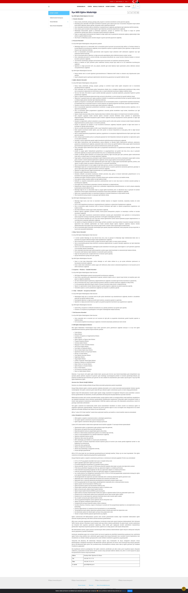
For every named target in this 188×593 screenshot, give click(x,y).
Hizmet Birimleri (54, 21)
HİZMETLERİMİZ (54, 13)
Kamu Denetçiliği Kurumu (103, 585)
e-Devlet (111, 1)
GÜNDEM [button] (120, 6)
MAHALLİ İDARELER (98, 6)
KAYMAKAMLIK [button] (81, 6)
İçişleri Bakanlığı (119, 1)
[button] (135, 12)
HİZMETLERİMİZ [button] (110, 6)
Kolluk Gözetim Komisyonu (56, 17)
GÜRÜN (90, 6)
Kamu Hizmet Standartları (56, 25)
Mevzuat (91, 585)
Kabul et (130, 590)
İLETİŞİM (127, 6)
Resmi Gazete (81, 585)
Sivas (126, 1)
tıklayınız (124, 591)
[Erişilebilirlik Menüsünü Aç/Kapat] (184, 589)
